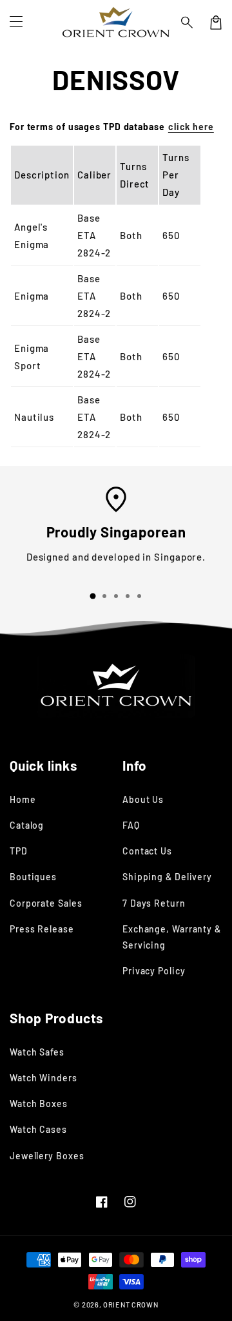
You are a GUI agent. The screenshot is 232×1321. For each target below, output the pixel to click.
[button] (187, 22)
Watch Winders (43, 1077)
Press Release (42, 928)
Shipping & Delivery (167, 876)
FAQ (131, 825)
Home (23, 799)
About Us (143, 799)
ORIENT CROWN (130, 1304)
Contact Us (147, 850)
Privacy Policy (154, 970)
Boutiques (33, 876)
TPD (19, 850)
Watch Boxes (39, 1103)
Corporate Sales (46, 903)
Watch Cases (38, 1129)
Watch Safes (37, 1051)
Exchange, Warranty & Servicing (171, 936)
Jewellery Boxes (47, 1155)
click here (191, 126)
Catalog (27, 825)
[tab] (93, 596)
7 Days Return (154, 903)
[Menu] (16, 22)
